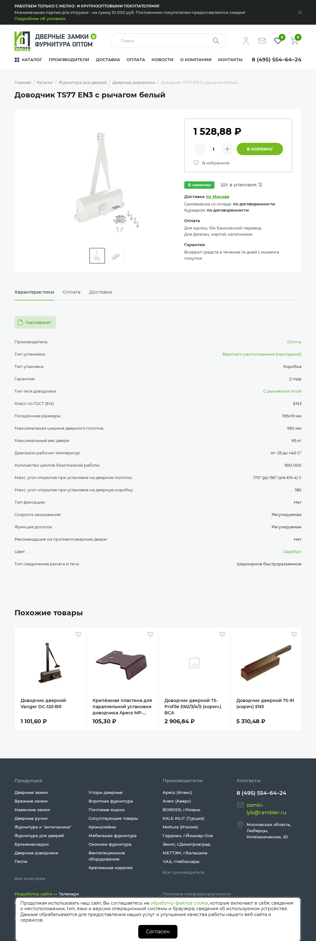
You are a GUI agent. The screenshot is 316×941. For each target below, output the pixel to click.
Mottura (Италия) (180, 826)
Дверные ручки (31, 818)
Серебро (292, 551)
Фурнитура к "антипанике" (43, 826)
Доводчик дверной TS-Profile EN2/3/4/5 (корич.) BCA (192, 707)
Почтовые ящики (107, 809)
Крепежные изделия (111, 867)
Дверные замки (31, 792)
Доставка (108, 59)
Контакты (230, 59)
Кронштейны (102, 826)
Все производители (184, 872)
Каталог (32, 59)
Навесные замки (32, 809)
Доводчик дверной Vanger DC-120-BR (43, 703)
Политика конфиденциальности (197, 893)
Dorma (294, 341)
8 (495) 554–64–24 (276, 59)
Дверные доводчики (36, 852)
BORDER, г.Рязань (181, 809)
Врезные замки (31, 801)
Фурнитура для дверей (39, 835)
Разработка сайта (33, 893)
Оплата (136, 59)
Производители (69, 59)
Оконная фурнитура (110, 844)
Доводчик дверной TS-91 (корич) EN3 (265, 703)
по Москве (217, 196)
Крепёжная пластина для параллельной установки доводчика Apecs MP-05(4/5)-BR (122, 707)
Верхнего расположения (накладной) (261, 354)
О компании (196, 59)
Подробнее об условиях (40, 18)
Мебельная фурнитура (113, 835)
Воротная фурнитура (111, 801)
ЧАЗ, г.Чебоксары (181, 861)
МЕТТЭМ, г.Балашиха (185, 852)
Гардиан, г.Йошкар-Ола (188, 835)
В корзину (260, 149)
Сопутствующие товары (113, 818)
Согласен (158, 932)
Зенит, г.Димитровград (186, 844)
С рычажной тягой (282, 391)
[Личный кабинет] (246, 40)
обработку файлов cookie (179, 903)
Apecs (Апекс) (177, 792)
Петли (21, 861)
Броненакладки (32, 844)
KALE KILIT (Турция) (183, 818)
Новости (162, 59)
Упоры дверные (106, 792)
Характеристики (34, 292)
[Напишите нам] (262, 40)
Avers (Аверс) (177, 801)
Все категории (30, 878)
